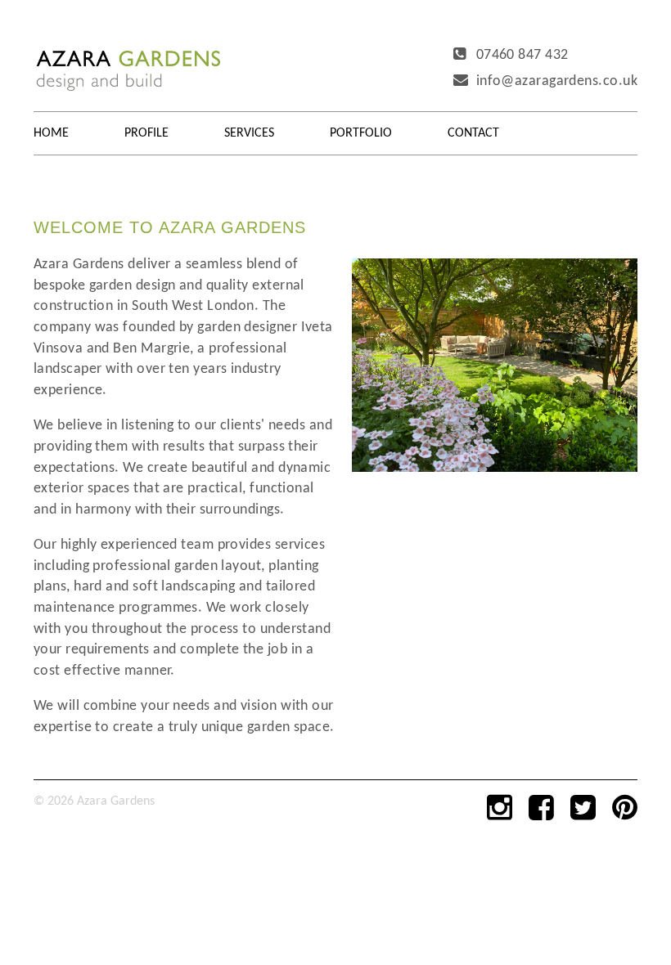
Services (249, 133)
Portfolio (361, 133)
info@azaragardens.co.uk (556, 81)
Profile (146, 133)
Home (51, 133)
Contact (473, 133)
